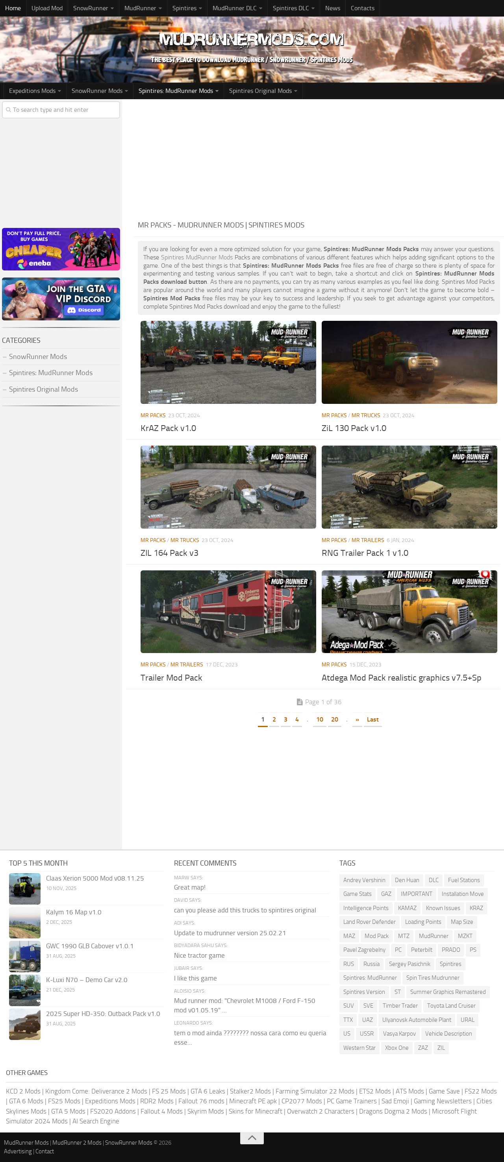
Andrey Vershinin (364, 880)
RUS (348, 964)
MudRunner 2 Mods (77, 1142)
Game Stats (357, 893)
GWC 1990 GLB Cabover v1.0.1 (90, 946)
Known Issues (443, 908)
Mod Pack (377, 936)
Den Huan (407, 880)
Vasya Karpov (399, 1033)
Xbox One (397, 1047)
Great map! (190, 887)
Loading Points (423, 921)
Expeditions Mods (110, 1101)
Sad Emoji (395, 1101)
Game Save (444, 1091)
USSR (367, 1033)
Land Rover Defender (369, 921)
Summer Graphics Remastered (448, 991)
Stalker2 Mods (250, 1091)
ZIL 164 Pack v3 (169, 553)
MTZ (404, 936)
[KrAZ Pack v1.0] (228, 362)
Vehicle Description (448, 1033)
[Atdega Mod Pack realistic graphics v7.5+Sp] (409, 611)
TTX (348, 1019)
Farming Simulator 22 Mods (315, 1091)
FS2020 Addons (113, 1111)
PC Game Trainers (352, 1101)
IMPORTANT (416, 893)
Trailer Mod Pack (171, 678)
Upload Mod (47, 8)
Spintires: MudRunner (370, 977)
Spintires (450, 964)
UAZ (367, 1019)
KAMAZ (407, 908)
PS (473, 949)
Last (373, 719)
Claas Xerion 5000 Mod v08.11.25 (95, 878)
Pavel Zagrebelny (364, 949)
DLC (434, 880)
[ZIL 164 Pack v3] (228, 487)
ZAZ (423, 1047)
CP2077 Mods (302, 1101)
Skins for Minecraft (255, 1111)
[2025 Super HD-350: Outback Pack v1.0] (25, 1024)
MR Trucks (366, 415)
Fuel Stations (464, 880)
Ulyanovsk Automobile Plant (416, 1019)
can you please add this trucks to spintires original (245, 910)
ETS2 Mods (375, 1091)
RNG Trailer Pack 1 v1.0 (365, 553)
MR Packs (153, 415)
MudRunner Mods (26, 1142)
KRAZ (476, 908)
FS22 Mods (481, 1091)
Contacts (362, 8)
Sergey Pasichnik (409, 964)
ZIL (441, 1047)
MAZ (349, 936)
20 (334, 719)
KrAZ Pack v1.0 (168, 428)
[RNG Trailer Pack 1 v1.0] (409, 487)
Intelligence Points (366, 908)
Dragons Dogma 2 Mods (393, 1111)
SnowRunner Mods (97, 90)
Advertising (18, 1151)
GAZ (386, 893)
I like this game (195, 978)
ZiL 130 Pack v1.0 (354, 428)
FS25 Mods (64, 1101)
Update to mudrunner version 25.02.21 (230, 933)
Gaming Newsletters (443, 1101)
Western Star (359, 1047)
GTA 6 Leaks (208, 1091)
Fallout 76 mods (201, 1101)
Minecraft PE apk (253, 1101)
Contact (44, 1151)
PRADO (451, 949)
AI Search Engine (95, 1121)
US (346, 1033)
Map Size (462, 921)
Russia (371, 964)
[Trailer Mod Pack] (228, 611)
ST (398, 991)
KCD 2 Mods (23, 1091)
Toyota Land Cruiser (451, 1005)
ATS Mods (410, 1091)
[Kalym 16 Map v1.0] (25, 922)
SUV (348, 1005)
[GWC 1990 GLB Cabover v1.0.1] (25, 956)
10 (319, 719)
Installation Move (463, 893)
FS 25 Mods (169, 1091)
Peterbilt (421, 949)
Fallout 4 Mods (162, 1111)
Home (13, 8)
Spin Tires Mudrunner (433, 977)
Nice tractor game (199, 955)
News (332, 8)
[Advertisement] (319, 158)
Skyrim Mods (205, 1111)
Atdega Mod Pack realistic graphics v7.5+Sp (402, 678)
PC (398, 949)
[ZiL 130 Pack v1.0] (409, 362)
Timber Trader (400, 1005)
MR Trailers (368, 540)
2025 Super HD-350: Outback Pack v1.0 (103, 1014)
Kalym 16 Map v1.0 (74, 912)
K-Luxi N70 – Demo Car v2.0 (87, 980)
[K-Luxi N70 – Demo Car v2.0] (25, 990)
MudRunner (433, 936)
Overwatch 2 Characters (320, 1111)
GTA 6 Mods (26, 1101)
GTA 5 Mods (68, 1111)
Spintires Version (364, 991)
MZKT (465, 936)
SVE (368, 1005)
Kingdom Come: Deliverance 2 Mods (96, 1091)
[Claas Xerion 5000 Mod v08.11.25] (25, 889)
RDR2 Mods (157, 1101)
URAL (467, 1019)
